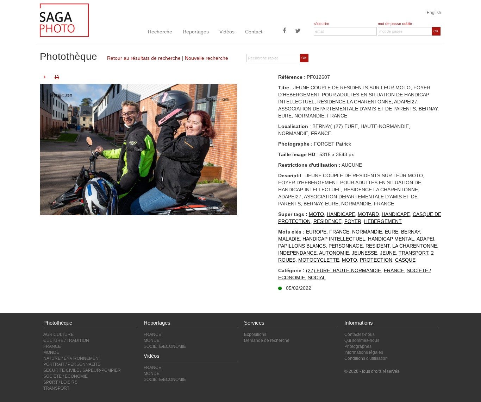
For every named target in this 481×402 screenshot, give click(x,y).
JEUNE (388, 253)
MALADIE (289, 239)
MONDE (51, 352)
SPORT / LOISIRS (60, 382)
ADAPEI (425, 239)
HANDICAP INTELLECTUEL (333, 239)
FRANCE (339, 232)
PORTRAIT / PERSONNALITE (71, 364)
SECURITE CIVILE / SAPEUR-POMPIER (82, 370)
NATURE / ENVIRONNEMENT (72, 358)
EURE (391, 232)
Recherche (160, 31)
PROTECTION (376, 260)
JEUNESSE (364, 253)
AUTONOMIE (334, 253)
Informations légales (363, 352)
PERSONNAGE (346, 246)
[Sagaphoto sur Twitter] (298, 31)
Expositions (255, 334)
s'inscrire (321, 23)
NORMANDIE (367, 232)
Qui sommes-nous (361, 340)
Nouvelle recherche (206, 58)
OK (436, 31)
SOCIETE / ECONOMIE (65, 376)
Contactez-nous (359, 334)
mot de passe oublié (395, 23)
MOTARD (368, 214)
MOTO (316, 214)
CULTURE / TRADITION (66, 340)
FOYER (352, 221)
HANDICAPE (341, 214)
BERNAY (410, 232)
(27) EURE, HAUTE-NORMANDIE (343, 270)
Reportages (196, 31)
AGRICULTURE (58, 334)
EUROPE (316, 232)
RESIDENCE (327, 221)
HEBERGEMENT (383, 221)
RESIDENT (377, 246)
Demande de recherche (266, 340)
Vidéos (227, 31)
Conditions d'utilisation (366, 358)
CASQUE (405, 260)
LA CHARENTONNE (414, 246)
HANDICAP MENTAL (391, 239)
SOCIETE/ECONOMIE (165, 346)
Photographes (357, 346)
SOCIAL (317, 277)
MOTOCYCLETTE (318, 260)
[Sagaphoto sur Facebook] (284, 31)
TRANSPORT (413, 253)
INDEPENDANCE (297, 253)
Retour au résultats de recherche (144, 58)
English (434, 12)
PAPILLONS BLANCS (302, 246)
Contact (253, 31)
